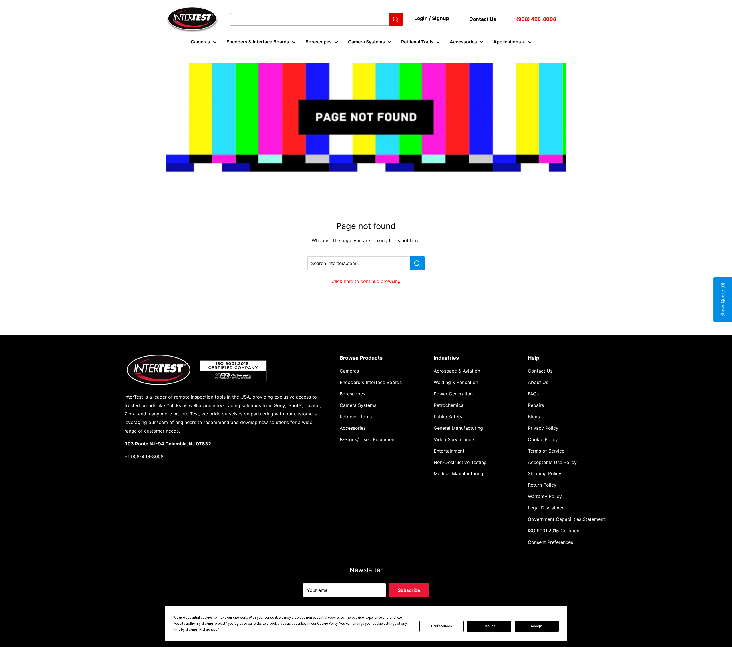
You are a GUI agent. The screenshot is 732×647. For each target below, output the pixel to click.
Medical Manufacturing (458, 473)
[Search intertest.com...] (417, 263)
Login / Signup (431, 18)
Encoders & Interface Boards (257, 42)
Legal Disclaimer (546, 508)
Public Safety (448, 416)
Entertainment (449, 451)
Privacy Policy (543, 428)
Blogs (534, 416)
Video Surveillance (454, 439)
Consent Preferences (550, 542)
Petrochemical (449, 405)
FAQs (533, 394)
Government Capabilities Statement (566, 519)
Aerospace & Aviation (457, 371)
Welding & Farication (456, 382)
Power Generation (453, 394)
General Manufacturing (458, 428)
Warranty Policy (545, 496)
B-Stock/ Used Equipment (368, 439)
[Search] (396, 19)
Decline (489, 626)
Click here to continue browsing (366, 281)
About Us (538, 382)
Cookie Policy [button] (327, 624)
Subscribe (409, 590)
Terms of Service (546, 451)
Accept (537, 626)
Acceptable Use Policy (552, 462)
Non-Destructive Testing (460, 462)
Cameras (200, 42)
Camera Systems (366, 42)
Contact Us (482, 19)
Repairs (536, 405)
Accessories (463, 42)
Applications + (509, 42)
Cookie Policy (543, 439)
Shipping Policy (544, 473)
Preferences (441, 626)
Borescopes (318, 42)
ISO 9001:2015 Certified (554, 530)
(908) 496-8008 (536, 19)
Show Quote (722, 299)
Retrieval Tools (417, 42)
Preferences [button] (208, 630)
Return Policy (542, 485)
